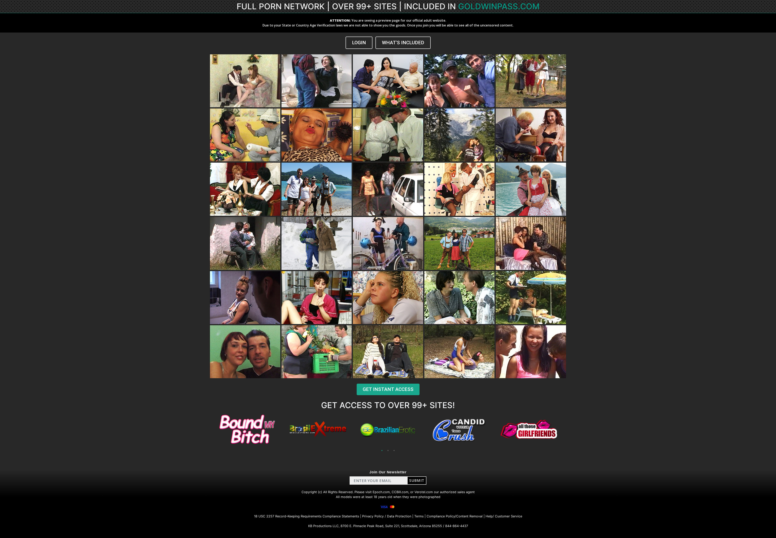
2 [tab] (388, 451)
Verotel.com (423, 492)
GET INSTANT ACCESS (388, 389)
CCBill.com (400, 492)
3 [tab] (394, 451)
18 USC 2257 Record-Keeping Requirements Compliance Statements (306, 516)
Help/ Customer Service (504, 516)
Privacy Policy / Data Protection (386, 516)
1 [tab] (382, 451)
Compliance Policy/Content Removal (455, 516)
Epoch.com (381, 492)
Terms (419, 516)
